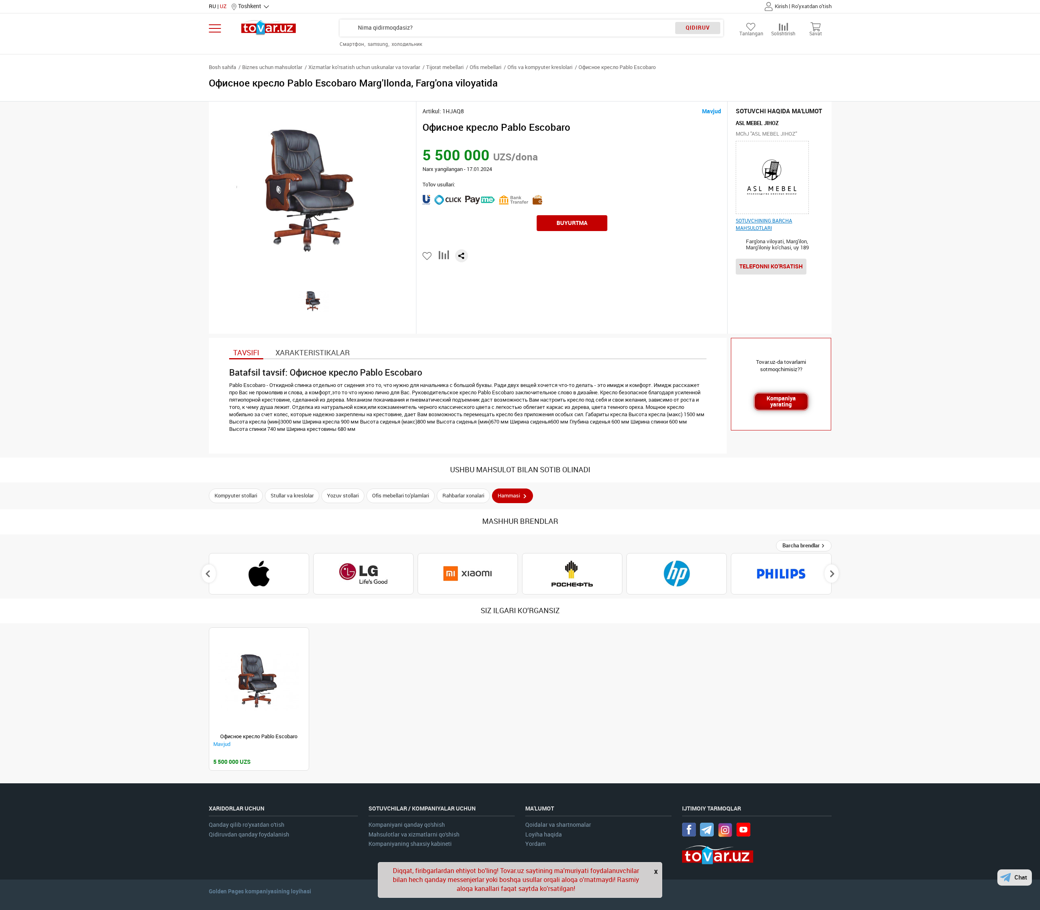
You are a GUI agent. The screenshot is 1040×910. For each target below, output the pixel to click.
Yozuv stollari (343, 496)
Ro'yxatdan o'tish (811, 6)
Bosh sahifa (222, 67)
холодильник (407, 44)
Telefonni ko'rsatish (771, 266)
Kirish (781, 6)
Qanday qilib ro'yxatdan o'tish (246, 824)
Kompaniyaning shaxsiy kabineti (410, 844)
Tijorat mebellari (445, 67)
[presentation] (209, 573)
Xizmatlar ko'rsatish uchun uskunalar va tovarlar (364, 67)
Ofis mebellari (485, 67)
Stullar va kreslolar (292, 496)
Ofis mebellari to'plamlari (400, 496)
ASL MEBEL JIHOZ (757, 123)
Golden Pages (226, 891)
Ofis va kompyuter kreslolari (539, 67)
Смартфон (352, 44)
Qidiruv (698, 28)
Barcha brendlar (801, 546)
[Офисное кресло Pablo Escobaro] (259, 681)
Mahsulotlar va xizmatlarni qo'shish (413, 834)
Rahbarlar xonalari (463, 496)
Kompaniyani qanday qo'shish (406, 824)
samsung (378, 44)
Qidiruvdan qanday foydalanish (249, 834)
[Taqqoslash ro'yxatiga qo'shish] (444, 258)
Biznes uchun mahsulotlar (272, 67)
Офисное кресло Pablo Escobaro (258, 736)
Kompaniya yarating (781, 401)
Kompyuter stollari (235, 496)
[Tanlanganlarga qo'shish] (427, 256)
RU (212, 6)
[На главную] (268, 27)
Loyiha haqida (543, 834)
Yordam (535, 844)
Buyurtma (572, 223)
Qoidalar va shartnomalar (558, 824)
